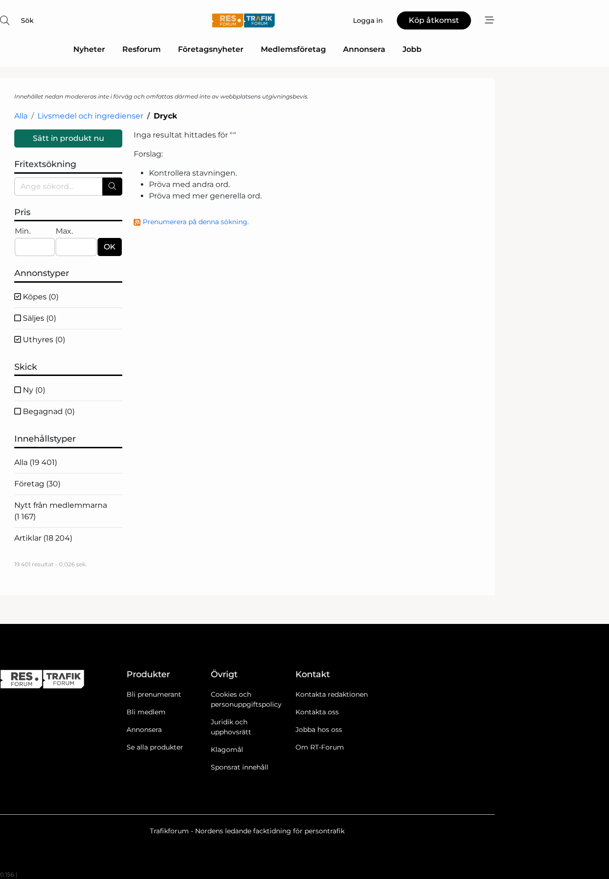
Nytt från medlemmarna (60, 511)
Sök (27, 20)
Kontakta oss (317, 712)
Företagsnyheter (211, 49)
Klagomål (227, 749)
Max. (64, 231)
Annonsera (364, 49)
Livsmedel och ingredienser (90, 115)
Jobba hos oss (318, 729)
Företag (37, 483)
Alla (21, 115)
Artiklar (43, 538)
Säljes (38, 318)
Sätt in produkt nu (68, 138)
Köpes (40, 296)
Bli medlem (146, 712)
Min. (22, 231)
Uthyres (43, 339)
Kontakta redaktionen (331, 694)
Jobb (412, 49)
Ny (33, 390)
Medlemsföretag (293, 49)
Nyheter (89, 49)
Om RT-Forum (319, 747)
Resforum (141, 49)
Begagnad (48, 411)
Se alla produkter (155, 747)
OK (110, 246)
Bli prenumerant (154, 694)
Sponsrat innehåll (239, 767)
